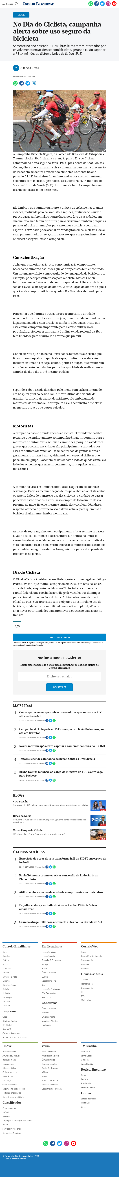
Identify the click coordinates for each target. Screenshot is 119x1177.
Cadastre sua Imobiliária (13, 1097)
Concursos (49, 1003)
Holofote (6, 993)
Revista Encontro (93, 1069)
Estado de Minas (88, 1098)
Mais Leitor (86, 1000)
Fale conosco (47, 997)
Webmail (85, 968)
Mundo (5, 972)
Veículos (6, 1116)
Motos (44, 1076)
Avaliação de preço (50, 1068)
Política (5, 960)
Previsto (45, 1012)
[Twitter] (27, 84)
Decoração (7, 1080)
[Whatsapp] (15, 84)
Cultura (45, 977)
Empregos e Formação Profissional (17, 1120)
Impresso (9, 1011)
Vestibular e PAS (49, 981)
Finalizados (46, 1025)
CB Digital (6, 1025)
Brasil (4, 964)
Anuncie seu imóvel (11, 1055)
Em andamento (48, 1017)
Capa (4, 952)
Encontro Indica (88, 1087)
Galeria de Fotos (9, 1084)
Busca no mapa (9, 1060)
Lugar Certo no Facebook (13, 1089)
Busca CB (6, 1029)
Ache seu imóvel (9, 1051)
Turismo (6, 1001)
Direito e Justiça (9, 1021)
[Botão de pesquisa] (16, 3)
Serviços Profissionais (12, 1129)
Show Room (7, 1076)
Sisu (43, 985)
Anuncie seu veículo (50, 1055)
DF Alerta (85, 1051)
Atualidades (86, 1083)
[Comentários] (34, 84)
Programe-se (87, 984)
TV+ (83, 996)
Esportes (6, 981)
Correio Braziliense (16, 946)
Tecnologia (7, 997)
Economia (6, 968)
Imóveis (5, 1112)
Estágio (45, 964)
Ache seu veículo (49, 1051)
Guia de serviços (9, 1072)
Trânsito (6, 1005)
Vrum (46, 1046)
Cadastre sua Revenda (52, 1089)
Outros (86, 1093)
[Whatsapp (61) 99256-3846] (90, 5)
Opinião (5, 989)
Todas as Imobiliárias (11, 1093)
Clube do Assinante (11, 1033)
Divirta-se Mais (92, 974)
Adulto (5, 1124)
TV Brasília (89, 1046)
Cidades (6, 956)
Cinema (84, 979)
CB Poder (85, 1060)
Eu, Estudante (52, 946)
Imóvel (7, 1046)
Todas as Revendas (50, 1084)
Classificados (11, 1102)
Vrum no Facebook (50, 1080)
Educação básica (49, 952)
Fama (83, 952)
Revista (84, 1079)
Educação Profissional (51, 989)
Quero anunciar (9, 1108)
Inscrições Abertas (50, 1021)
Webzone (85, 964)
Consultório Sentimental (91, 956)
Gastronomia (87, 960)
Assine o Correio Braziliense (14, 1037)
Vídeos (45, 1072)
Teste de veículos (49, 1064)
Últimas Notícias (49, 972)
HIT (82, 992)
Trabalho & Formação (51, 960)
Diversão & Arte (9, 977)
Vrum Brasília (87, 1064)
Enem (44, 968)
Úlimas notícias (9, 1068)
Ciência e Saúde (9, 985)
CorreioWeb (89, 946)
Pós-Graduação (48, 993)
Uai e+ (84, 1107)
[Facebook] (96, 5)
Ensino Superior (48, 956)
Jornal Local (86, 1055)
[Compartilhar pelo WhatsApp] (54, 721)
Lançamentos (8, 1064)
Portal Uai (85, 1102)
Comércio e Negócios (11, 1133)
